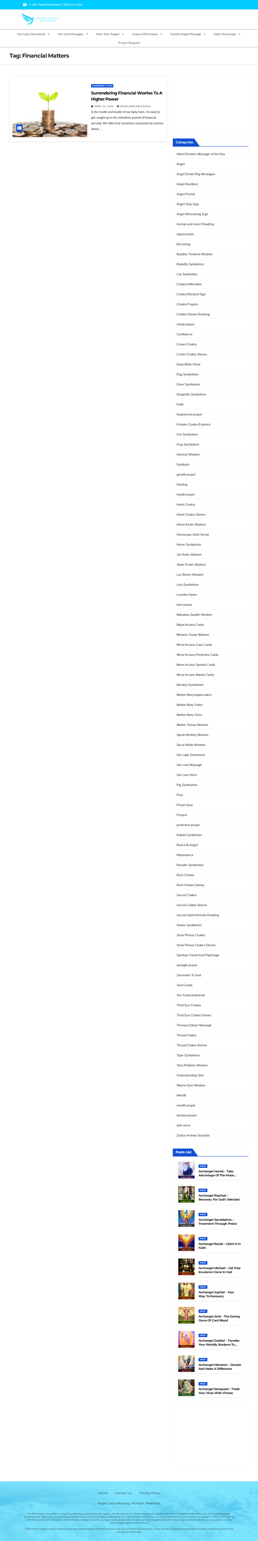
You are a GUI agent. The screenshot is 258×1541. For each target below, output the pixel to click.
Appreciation (185, 234)
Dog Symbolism (188, 374)
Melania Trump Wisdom (193, 634)
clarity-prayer (186, 324)
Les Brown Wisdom (190, 574)
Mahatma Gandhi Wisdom (194, 614)
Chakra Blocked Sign (191, 294)
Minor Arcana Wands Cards (195, 674)
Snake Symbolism (189, 925)
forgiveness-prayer (189, 414)
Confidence (184, 334)
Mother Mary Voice (189, 714)
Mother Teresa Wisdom (192, 724)
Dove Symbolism (188, 384)
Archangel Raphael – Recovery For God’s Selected (219, 1197)
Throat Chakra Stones (192, 1045)
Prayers (182, 815)
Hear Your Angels (108, 34)
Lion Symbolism (188, 584)
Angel (181, 164)
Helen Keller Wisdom (191, 524)
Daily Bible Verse (188, 364)
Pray (180, 795)
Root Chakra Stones (191, 885)
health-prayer (186, 494)
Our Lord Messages (71, 34)
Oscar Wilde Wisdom (191, 745)
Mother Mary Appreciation (194, 694)
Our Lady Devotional (31, 34)
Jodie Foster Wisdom (191, 564)
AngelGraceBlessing (135, 106)
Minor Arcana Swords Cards (196, 664)
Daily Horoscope (225, 34)
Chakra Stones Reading (193, 314)
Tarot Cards (184, 985)
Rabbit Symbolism (189, 835)
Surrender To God (102, 86)
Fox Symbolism (187, 434)
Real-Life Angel (187, 845)
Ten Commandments (191, 995)
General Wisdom (188, 454)
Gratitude (183, 464)
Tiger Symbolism (188, 1055)
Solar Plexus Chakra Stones (196, 945)
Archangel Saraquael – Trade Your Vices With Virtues (219, 1391)
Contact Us (123, 1493)
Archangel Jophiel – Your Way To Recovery (216, 1294)
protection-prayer (188, 825)
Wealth (181, 1095)
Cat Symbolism (187, 274)
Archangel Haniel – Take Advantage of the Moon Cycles (216, 1175)
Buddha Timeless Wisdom (194, 254)
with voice (183, 1125)
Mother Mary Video (189, 704)
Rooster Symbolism (190, 865)
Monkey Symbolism (190, 684)
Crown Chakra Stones (192, 354)
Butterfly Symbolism (190, 264)
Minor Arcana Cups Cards (194, 644)
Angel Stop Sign (188, 204)
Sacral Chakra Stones (192, 905)
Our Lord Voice (187, 775)
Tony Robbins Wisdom (192, 1065)
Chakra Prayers (187, 304)
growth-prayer (186, 474)
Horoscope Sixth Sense (193, 534)
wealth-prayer (186, 1105)
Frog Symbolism (188, 444)
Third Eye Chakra (189, 1005)
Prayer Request (129, 42)
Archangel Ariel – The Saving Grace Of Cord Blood (219, 1318)
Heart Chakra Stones (191, 514)
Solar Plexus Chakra (191, 935)
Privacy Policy (150, 1493)
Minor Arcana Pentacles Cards (198, 654)
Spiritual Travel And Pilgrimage (198, 955)
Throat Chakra (186, 1035)
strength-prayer (187, 965)
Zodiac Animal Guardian (193, 1135)
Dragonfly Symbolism (191, 394)
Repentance (185, 855)
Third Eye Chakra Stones (194, 1015)
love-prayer (184, 604)
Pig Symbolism (187, 785)
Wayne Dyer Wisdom (191, 1085)
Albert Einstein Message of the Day (201, 154)
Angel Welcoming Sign (192, 214)
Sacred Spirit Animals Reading (198, 915)
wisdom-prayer (187, 1115)
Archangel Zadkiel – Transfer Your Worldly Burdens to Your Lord (219, 1344)
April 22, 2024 (104, 106)
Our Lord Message (189, 765)
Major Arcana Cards (190, 624)
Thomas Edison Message (194, 1025)
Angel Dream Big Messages (196, 174)
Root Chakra (185, 875)
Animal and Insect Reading (195, 224)
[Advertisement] (211, 104)
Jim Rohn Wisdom (189, 554)
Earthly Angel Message (186, 34)
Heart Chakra (186, 504)
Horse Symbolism (189, 544)
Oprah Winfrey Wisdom (192, 734)
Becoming (184, 244)
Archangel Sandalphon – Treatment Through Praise (218, 1221)
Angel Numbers (187, 184)
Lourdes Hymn (187, 594)
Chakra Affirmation (145, 34)
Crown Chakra (186, 344)
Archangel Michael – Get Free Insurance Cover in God (220, 1270)
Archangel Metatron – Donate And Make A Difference (220, 1367)
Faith (180, 404)
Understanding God (190, 1075)
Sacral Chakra (186, 895)
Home (103, 1493)
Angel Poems (186, 194)
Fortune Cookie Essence (194, 424)
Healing (182, 484)
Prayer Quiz (185, 805)
